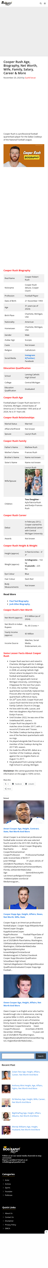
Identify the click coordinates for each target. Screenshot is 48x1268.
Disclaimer (9, 1221)
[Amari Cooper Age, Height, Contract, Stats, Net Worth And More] (23, 823)
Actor (7, 1180)
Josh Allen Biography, (19, 604)
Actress (8, 1184)
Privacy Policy (10, 1225)
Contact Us (9, 1217)
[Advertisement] (24, 32)
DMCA (7, 1228)
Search (40, 1056)
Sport (7, 1187)
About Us (8, 1213)
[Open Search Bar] (41, 3)
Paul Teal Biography (19, 601)
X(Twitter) (30, 358)
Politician (8, 1195)
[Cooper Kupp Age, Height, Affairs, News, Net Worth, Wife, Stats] (23, 908)
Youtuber (8, 1191)
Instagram (30, 355)
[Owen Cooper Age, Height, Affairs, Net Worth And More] (23, 997)
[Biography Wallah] (6, 3)
